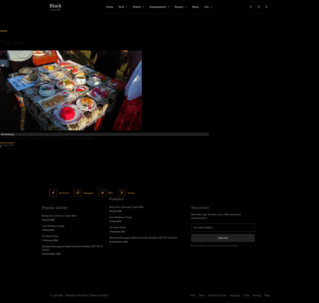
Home (3, 30)
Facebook (64, 193)
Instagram (88, 193)
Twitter (131, 193)
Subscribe (223, 237)
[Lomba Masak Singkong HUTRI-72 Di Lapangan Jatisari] (105, 90)
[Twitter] (266, 7)
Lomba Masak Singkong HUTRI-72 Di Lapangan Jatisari (46, 138)
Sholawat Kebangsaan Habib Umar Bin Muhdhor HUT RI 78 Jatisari (143, 237)
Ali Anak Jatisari (50, 236)
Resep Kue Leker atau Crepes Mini (59, 215)
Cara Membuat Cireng (53, 225)
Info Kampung (7, 134)
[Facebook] (251, 7)
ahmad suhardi (7, 142)
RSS (110, 193)
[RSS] (102, 193)
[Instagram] (259, 7)
